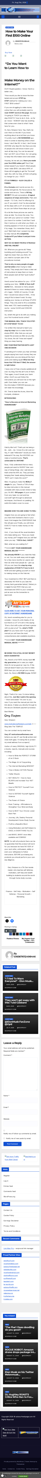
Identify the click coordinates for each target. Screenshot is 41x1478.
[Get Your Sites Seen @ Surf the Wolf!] (10, 1432)
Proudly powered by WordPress (14, 1461)
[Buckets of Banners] (29, 1433)
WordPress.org (9, 1197)
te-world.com (9, 1284)
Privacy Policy (9, 1226)
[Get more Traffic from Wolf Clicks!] (13, 1158)
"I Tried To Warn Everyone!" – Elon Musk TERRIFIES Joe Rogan (18, 981)
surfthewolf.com (10, 1278)
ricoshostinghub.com (11, 1273)
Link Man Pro (9, 1248)
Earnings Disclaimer (11, 1221)
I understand (23, 1476)
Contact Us (8, 1210)
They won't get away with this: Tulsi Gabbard (20, 1001)
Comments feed (10, 1191)
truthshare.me (9, 1296)
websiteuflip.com (10, 1270)
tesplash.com (9, 1281)
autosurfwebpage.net (12, 1267)
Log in (6, 1181)
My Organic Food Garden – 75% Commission (28, 940)
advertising (9, 27)
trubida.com (8, 1299)
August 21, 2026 (13, 1333)
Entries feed (8, 1186)
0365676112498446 (22, 41)
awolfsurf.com (9, 1261)
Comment (7, 1055)
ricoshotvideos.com (11, 1264)
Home (4, 1469)
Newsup (32, 1461)
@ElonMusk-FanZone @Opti (17, 1023)
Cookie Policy (9, 1215)
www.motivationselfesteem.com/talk (17, 724)
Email (6, 1107)
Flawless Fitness (13, 939)
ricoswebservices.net (11, 1290)
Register (7, 1176)
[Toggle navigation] (19, 16)
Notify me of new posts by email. (18, 1138)
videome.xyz (8, 1293)
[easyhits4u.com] (30, 1158)
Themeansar (20, 1464)
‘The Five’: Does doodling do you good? (19, 1328)
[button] (34, 17)
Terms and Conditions (12, 1231)
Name (6, 1096)
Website (6, 1119)
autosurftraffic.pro (10, 1287)
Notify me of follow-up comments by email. (19, 1134)
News (7, 1324)
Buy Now (8, 53)
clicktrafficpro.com (11, 1275)
